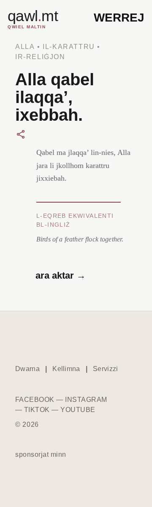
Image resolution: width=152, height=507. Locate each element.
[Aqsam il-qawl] (20, 134)
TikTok (37, 409)
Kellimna (66, 368)
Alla (25, 46)
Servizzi (105, 368)
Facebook (34, 399)
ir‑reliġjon (40, 56)
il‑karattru (69, 46)
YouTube (77, 409)
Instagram (86, 399)
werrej (119, 17)
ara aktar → (60, 275)
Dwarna (27, 368)
